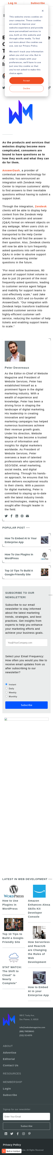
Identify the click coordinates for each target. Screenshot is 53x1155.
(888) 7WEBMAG (26, 1031)
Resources (12, 1073)
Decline (26, 88)
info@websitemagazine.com (32, 1027)
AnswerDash (11, 170)
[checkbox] (26, 690)
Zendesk (41, 206)
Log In (12, 3)
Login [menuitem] (7, 1088)
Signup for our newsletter (16, 1109)
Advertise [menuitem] (9, 1052)
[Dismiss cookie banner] (43, 11)
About (8, 1046)
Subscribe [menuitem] (10, 1095)
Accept (26, 80)
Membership (12, 1082)
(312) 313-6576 (25, 1035)
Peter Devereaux (17, 367)
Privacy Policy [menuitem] (12, 1144)
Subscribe (38, 3)
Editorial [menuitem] (9, 1059)
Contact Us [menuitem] (10, 1065)
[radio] (26, 684)
